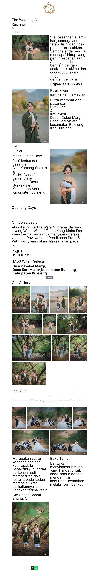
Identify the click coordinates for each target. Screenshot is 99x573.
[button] (49, 277)
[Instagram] (32, 568)
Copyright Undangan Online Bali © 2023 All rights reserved (44, 571)
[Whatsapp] (36, 568)
